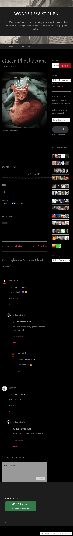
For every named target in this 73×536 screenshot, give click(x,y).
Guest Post (10, 216)
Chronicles (12, 46)
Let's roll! (60, 129)
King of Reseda (40, 246)
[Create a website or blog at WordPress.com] (5, 522)
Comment (41, 478)
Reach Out (26, 46)
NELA (5, 223)
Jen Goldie (13, 280)
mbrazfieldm (20, 67)
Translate (59, 87)
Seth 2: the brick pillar (12, 246)
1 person (17, 298)
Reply (11, 304)
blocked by (24, 507)
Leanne (12, 387)
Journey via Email (60, 96)
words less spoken (36, 13)
